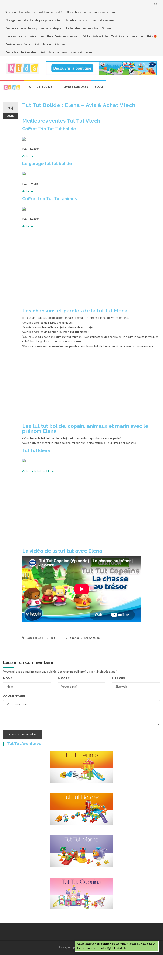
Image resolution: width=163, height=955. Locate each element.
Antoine (94, 637)
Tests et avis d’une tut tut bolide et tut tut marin (37, 44)
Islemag (62, 947)
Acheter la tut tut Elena (38, 471)
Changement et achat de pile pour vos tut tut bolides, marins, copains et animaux (59, 20)
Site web (119, 678)
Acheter (27, 156)
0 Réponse (72, 637)
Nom (7, 678)
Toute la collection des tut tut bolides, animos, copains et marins (48, 52)
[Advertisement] (91, 269)
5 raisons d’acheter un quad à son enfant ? (33, 12)
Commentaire (14, 696)
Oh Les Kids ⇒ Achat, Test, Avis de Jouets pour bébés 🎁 (120, 36)
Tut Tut (50, 637)
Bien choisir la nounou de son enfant (91, 12)
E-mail (64, 678)
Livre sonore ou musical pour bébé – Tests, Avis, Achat (41, 36)
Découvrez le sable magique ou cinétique (33, 28)
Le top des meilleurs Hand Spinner (89, 28)
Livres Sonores (75, 87)
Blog (99, 87)
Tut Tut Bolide (39, 87)
